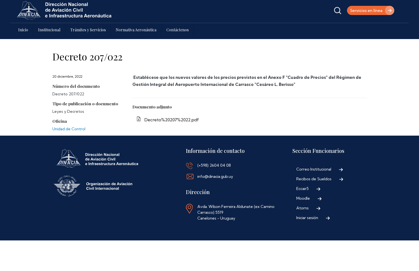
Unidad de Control (68, 128)
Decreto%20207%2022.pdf (171, 119)
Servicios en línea (366, 10)
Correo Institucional (313, 169)
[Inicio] (64, 10)
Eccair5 (302, 188)
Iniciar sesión (307, 217)
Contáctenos (177, 29)
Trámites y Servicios (88, 29)
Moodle (303, 198)
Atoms (302, 207)
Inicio (23, 29)
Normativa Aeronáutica (136, 29)
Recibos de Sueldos (313, 178)
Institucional (49, 29)
